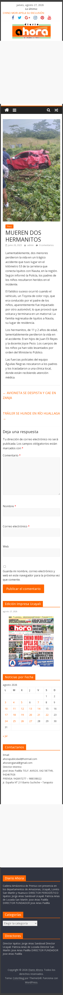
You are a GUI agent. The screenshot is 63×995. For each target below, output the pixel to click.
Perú (9, 226)
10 (6, 708)
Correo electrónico (16, 526)
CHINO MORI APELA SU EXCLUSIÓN (23, 13)
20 (30, 714)
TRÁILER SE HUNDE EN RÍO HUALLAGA (31, 415)
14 (38, 708)
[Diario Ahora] (7, 110)
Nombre (9, 506)
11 (14, 708)
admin (30, 245)
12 (22, 708)
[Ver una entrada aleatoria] (56, 110)
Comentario (12, 455)
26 (22, 721)
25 (14, 721)
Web (6, 546)
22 (47, 714)
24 (6, 721)
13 (30, 708)
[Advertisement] (31, 72)
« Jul (5, 736)
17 (6, 714)
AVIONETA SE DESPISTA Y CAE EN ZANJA (29, 395)
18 (14, 714)
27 (30, 721)
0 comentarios (46, 245)
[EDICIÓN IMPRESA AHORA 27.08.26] (31, 666)
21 (38, 714)
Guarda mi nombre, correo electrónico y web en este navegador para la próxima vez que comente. (31, 575)
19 (22, 714)
